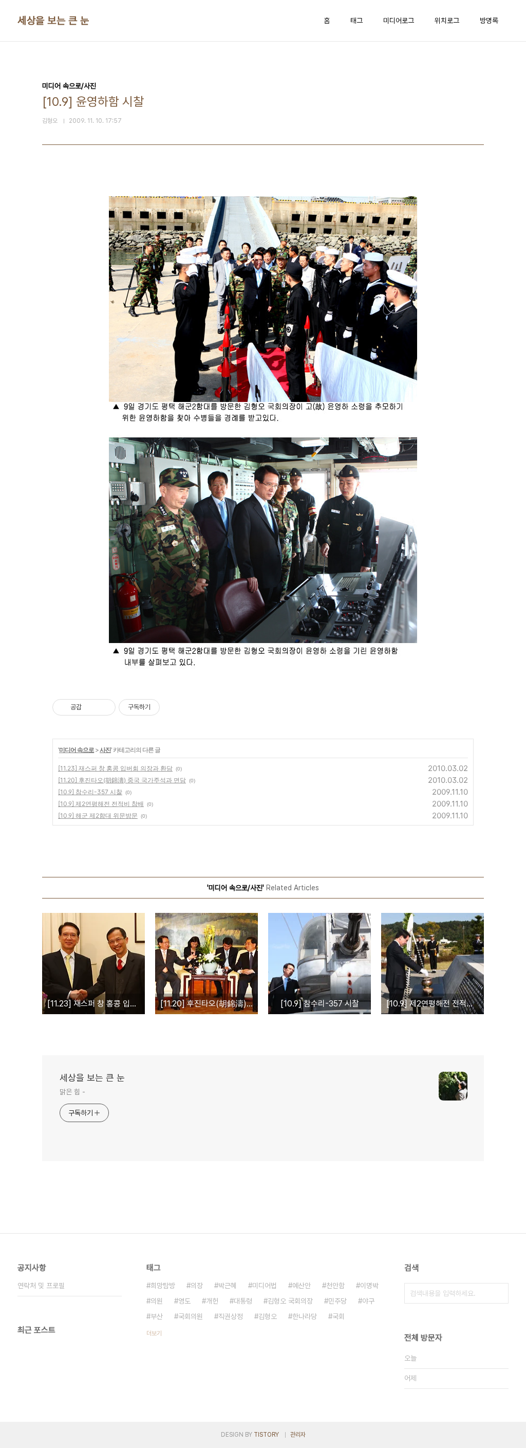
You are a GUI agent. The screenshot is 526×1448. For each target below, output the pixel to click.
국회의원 (190, 1316)
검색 (498, 1293)
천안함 (335, 1285)
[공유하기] (91, 707)
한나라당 (304, 1316)
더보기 (154, 1333)
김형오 (267, 1316)
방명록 (489, 20)
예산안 (301, 1285)
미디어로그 (398, 20)
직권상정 (230, 1316)
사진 (105, 750)
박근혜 (227, 1285)
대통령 (243, 1301)
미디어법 (264, 1285)
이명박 (369, 1285)
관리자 (298, 1434)
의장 (197, 1285)
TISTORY (266, 1434)
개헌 (212, 1301)
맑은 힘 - (72, 1092)
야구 (368, 1301)
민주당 (337, 1301)
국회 (338, 1316)
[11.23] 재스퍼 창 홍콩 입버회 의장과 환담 (115, 768)
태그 (356, 20)
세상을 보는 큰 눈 (53, 20)
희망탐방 (163, 1285)
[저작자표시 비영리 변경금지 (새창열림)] (173, 707)
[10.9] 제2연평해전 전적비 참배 (101, 804)
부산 (157, 1316)
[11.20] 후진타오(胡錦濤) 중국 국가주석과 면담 (122, 780)
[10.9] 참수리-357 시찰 (90, 792)
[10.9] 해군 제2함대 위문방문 (98, 815)
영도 (184, 1301)
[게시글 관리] (104, 707)
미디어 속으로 (76, 750)
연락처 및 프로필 (41, 1285)
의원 (157, 1301)
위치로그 (447, 20)
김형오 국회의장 (290, 1301)
